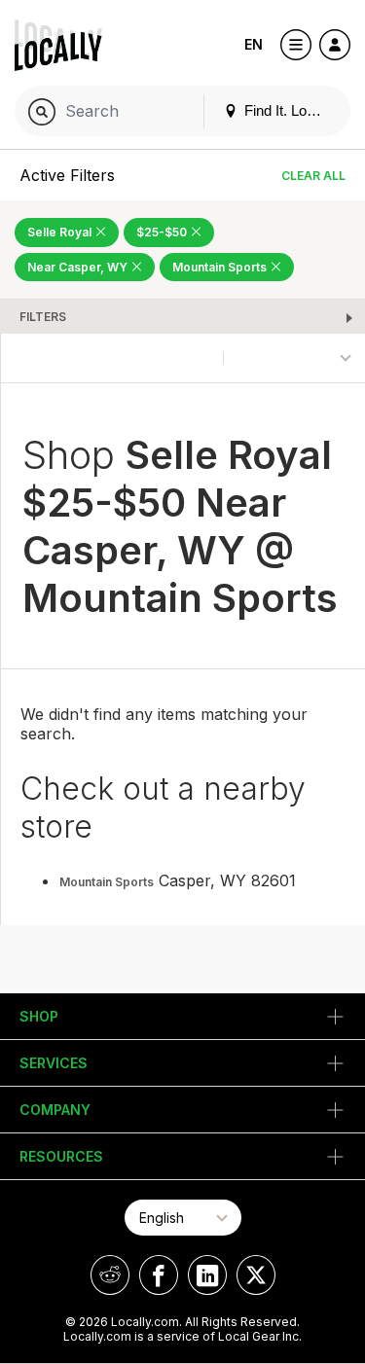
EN (253, 44)
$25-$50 (163, 232)
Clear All (313, 175)
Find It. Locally (288, 110)
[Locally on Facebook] (158, 1275)
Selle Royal (60, 232)
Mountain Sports (221, 267)
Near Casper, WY (78, 267)
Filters (42, 316)
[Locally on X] (256, 1275)
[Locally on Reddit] (110, 1275)
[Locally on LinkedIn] (207, 1275)
